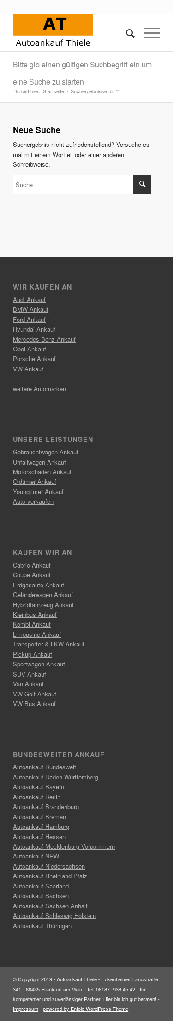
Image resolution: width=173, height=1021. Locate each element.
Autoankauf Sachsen (41, 895)
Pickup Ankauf (32, 654)
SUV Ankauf (29, 674)
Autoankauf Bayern (38, 786)
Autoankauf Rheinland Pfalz (50, 875)
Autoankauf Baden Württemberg (55, 777)
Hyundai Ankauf (34, 329)
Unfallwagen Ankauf (39, 462)
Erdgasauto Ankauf (38, 584)
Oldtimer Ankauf (34, 481)
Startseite (53, 91)
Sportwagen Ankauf (39, 663)
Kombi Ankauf (32, 624)
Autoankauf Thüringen (42, 925)
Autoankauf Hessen (39, 836)
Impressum (25, 1008)
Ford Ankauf (29, 319)
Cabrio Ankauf (32, 565)
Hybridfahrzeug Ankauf (43, 604)
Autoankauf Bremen (39, 816)
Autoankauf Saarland (41, 886)
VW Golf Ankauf (34, 693)
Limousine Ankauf (37, 634)
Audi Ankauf (29, 299)
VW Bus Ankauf (34, 703)
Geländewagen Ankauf (43, 594)
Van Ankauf (28, 683)
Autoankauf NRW (36, 856)
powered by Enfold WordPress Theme (85, 1008)
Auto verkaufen (33, 501)
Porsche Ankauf (34, 358)
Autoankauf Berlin (36, 796)
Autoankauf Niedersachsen (49, 866)
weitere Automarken (39, 388)
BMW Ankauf (30, 309)
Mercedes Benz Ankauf (44, 339)
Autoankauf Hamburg (41, 826)
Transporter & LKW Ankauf (48, 644)
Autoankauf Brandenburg (46, 806)
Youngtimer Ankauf (38, 491)
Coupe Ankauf (32, 574)
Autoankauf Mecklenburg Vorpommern (64, 846)
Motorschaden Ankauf (42, 471)
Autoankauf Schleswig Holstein (54, 915)
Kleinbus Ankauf (35, 614)
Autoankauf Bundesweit (44, 766)
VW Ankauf (28, 368)
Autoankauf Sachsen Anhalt (50, 905)
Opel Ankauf (29, 348)
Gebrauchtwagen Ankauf (45, 451)
